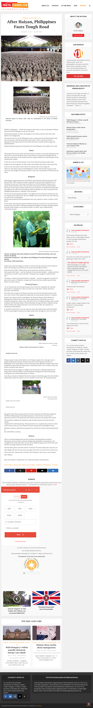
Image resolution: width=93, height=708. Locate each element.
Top (17, 645)
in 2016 (54, 484)
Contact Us (89, 705)
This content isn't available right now (78, 262)
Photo (71, 244)
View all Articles (78, 35)
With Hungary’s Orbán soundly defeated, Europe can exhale (17, 650)
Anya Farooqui (72, 147)
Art (39, 642)
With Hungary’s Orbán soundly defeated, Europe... (77, 121)
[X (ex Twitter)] (87, 360)
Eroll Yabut (39, 32)
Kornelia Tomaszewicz (53, 653)
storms (55, 465)
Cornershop (38, 705)
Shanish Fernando (73, 140)
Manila (39, 465)
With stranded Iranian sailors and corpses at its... (76, 137)
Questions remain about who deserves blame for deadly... (76, 152)
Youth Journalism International (80, 230)
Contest (55, 5)
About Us (45, 5)
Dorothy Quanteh (41, 653)
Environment (33, 18)
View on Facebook (70, 247)
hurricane (18, 465)
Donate (83, 5)
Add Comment (21, 655)
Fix (40, 18)
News (27, 642)
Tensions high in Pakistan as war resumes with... (76, 144)
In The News (66, 5)
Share (78, 247)
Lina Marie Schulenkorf (18, 658)
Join (75, 5)
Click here (78, 181)
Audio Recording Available (17, 642)
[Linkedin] (73, 360)
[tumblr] (78, 360)
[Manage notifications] (88, 704)
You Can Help (78, 76)
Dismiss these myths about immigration (46, 646)
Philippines (47, 465)
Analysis (25, 18)
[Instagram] (83, 360)
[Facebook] (68, 360)
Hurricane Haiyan (29, 465)
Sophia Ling (71, 154)
